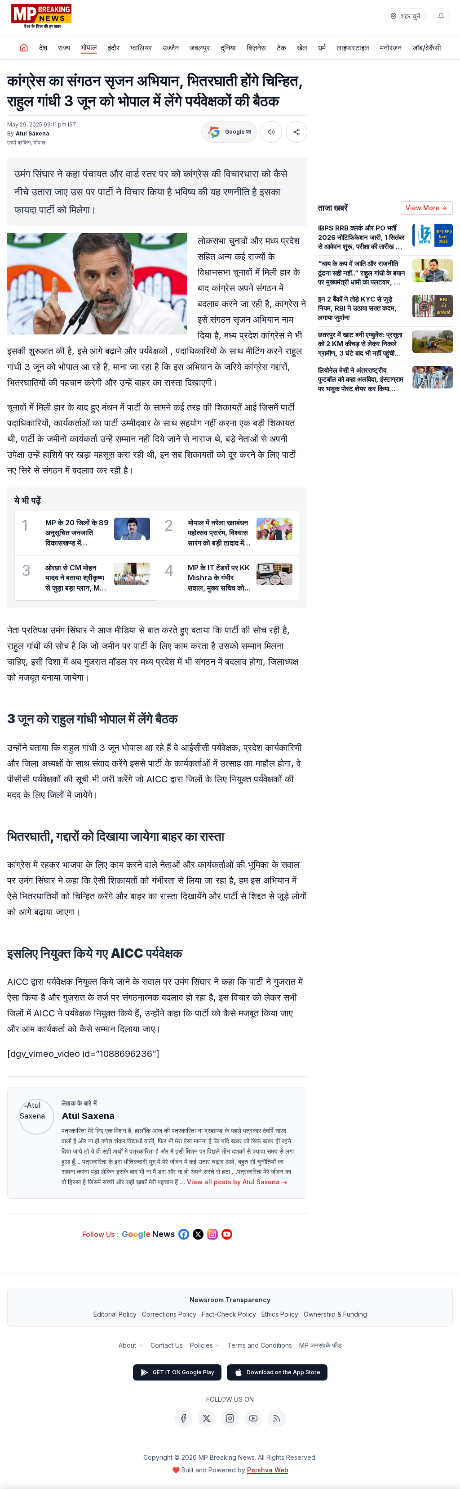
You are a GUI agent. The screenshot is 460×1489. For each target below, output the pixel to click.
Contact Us (166, 1345)
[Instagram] (230, 1418)
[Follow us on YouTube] (226, 1234)
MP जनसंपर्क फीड (320, 1345)
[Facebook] (183, 1418)
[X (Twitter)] (207, 1418)
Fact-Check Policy (229, 1314)
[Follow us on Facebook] (183, 1234)
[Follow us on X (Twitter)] (198, 1234)
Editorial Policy (115, 1314)
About (127, 1345)
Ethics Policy (279, 1314)
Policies (201, 1345)
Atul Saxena (32, 133)
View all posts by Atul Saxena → (237, 1182)
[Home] (23, 47)
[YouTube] (253, 1418)
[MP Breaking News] (41, 16)
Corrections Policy (169, 1314)
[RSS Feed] (277, 1418)
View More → (426, 208)
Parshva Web (267, 1470)
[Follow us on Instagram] (212, 1234)
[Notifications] (441, 16)
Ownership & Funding (335, 1314)
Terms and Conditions (259, 1345)
